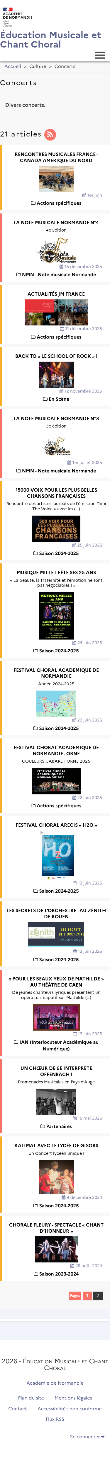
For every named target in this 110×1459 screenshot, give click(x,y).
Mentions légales (73, 1398)
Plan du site (31, 1398)
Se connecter (85, 1437)
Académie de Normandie (55, 1383)
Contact (17, 1409)
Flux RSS (55, 1419)
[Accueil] (16, 15)
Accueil (12, 66)
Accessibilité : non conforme (70, 1409)
